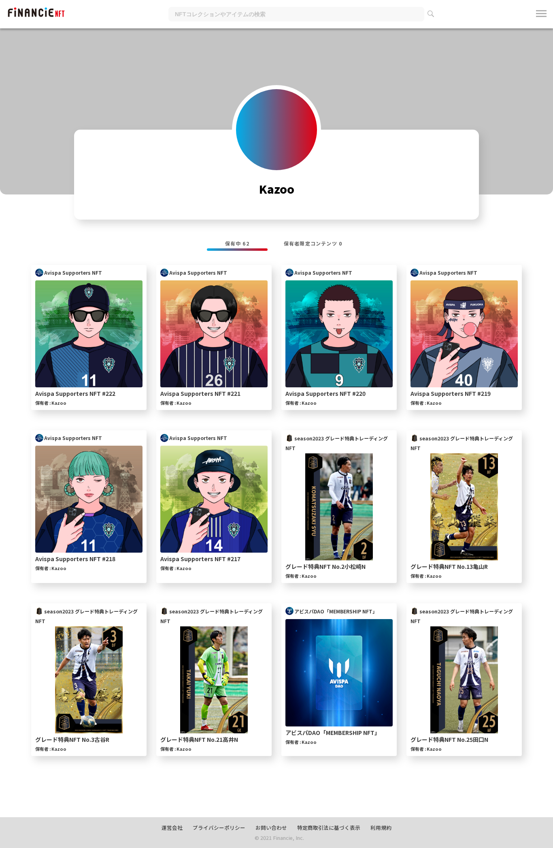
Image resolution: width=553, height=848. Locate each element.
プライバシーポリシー (219, 827)
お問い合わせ (271, 827)
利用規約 (380, 827)
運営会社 (172, 827)
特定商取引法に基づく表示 (328, 827)
